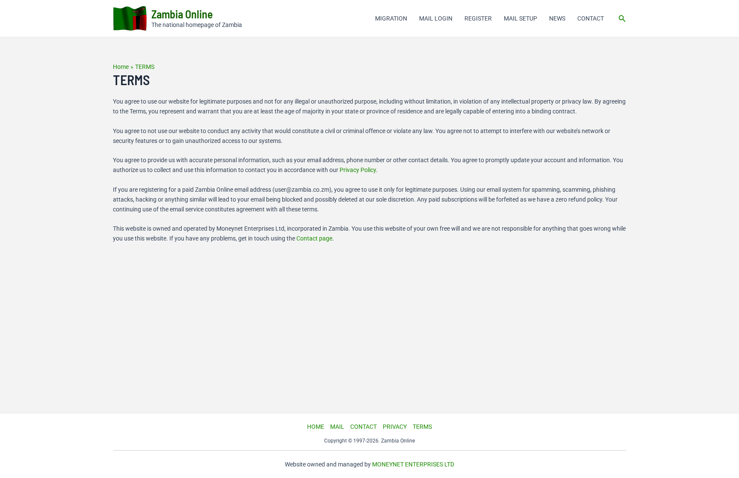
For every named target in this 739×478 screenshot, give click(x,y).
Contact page (314, 238)
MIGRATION (391, 18)
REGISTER (478, 18)
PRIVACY (395, 426)
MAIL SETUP (520, 18)
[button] (622, 18)
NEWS (557, 18)
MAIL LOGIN (435, 18)
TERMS (422, 426)
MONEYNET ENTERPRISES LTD (413, 464)
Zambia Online (182, 14)
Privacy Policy (358, 169)
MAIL (337, 426)
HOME (315, 426)
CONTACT (590, 18)
